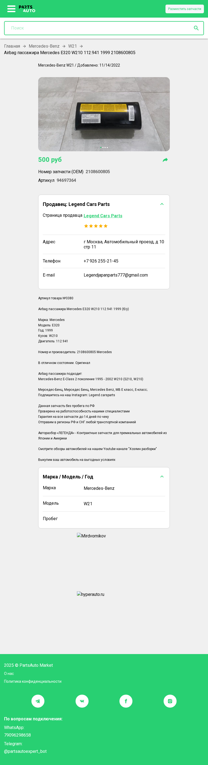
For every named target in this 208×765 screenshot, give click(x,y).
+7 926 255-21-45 (101, 261)
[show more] (11, 9)
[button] (104, 204)
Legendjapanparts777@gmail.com (116, 275)
